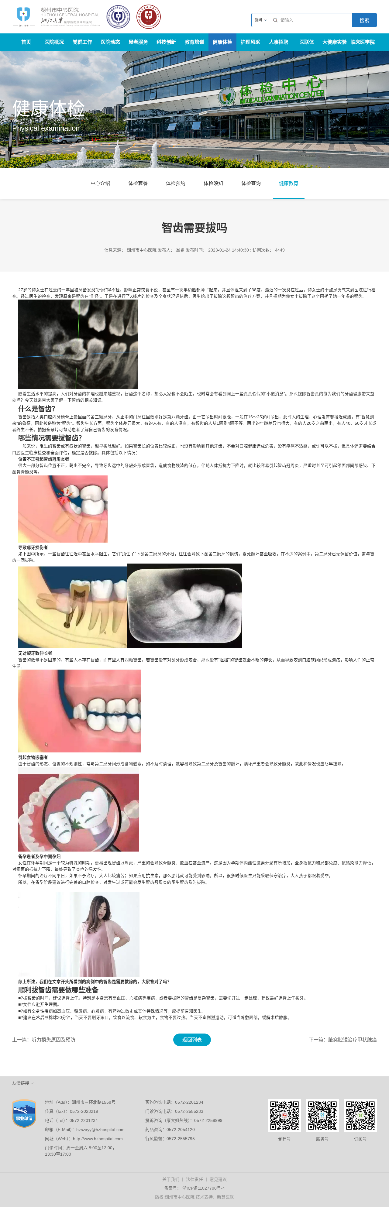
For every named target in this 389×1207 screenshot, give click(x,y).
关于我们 (170, 1179)
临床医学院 (362, 42)
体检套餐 (138, 183)
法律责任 (194, 1179)
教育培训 (194, 42)
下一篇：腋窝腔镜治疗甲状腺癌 (343, 1039)
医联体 (306, 42)
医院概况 (54, 42)
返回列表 (192, 1039)
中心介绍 (100, 183)
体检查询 (251, 183)
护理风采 (250, 42)
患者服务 (138, 42)
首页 (26, 42)
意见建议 (218, 1179)
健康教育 (288, 183)
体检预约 (175, 183)
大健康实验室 (334, 45)
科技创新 (166, 42)
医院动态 (110, 42)
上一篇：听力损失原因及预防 (43, 1039)
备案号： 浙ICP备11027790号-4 (194, 1188)
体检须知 (213, 183)
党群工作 (82, 42)
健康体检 (222, 42)
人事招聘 (278, 42)
